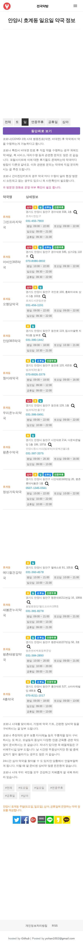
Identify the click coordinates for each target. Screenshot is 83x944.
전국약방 (42, 6)
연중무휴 (37, 122)
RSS (54, 925)
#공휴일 (10, 795)
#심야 (24, 795)
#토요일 (23, 787)
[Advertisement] (41, 73)
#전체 (8, 787)
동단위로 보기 (41, 131)
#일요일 (39, 787)
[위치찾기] (75, 212)
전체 (8, 122)
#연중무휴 (56, 787)
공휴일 (53, 122)
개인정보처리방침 (36, 925)
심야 (65, 122)
